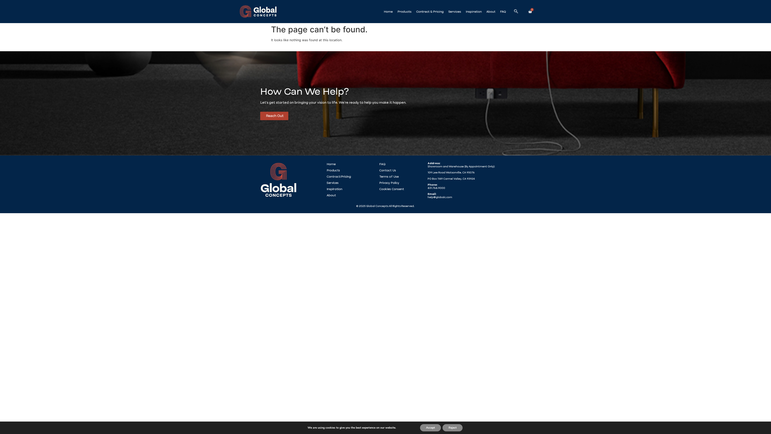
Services (454, 11)
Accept (430, 428)
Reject (453, 428)
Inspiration (474, 11)
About (490, 11)
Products (404, 11)
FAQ (503, 11)
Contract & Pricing (430, 11)
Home (388, 11)
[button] (516, 12)
